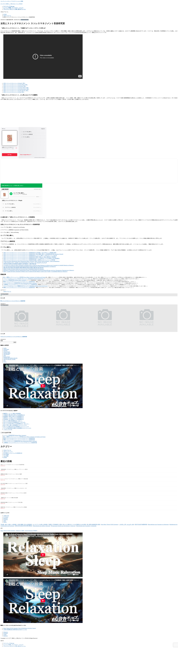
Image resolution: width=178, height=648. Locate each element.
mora (4, 360)
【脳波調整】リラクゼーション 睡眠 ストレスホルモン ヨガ (14, 488)
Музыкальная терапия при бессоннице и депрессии (63, 525)
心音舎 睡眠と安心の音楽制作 (24, 524)
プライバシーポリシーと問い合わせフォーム (14, 646)
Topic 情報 (5, 456)
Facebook (5, 519)
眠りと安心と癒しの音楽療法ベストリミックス (15, 425)
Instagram (5, 518)
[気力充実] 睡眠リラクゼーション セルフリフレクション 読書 (14, 483)
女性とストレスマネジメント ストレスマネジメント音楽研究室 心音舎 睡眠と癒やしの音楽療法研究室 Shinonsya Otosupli (33, 254)
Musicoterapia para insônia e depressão (41, 525)
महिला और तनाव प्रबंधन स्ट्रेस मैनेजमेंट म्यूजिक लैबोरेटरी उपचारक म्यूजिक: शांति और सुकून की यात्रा (23, 267)
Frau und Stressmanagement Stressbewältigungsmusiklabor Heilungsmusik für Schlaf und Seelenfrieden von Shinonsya (29, 266)
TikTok (5, 522)
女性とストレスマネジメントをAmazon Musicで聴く (16, 87)
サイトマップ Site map (8, 643)
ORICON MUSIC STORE (9, 359)
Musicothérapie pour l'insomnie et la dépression (158, 524)
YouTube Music (6, 353)
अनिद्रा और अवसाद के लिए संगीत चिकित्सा (23, 525)
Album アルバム (25, 19)
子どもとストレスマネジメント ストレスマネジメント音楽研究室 (14, 336)
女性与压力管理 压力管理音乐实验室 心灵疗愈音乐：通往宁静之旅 (19, 264)
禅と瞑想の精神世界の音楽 (93, 524)
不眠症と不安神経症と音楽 (55, 524)
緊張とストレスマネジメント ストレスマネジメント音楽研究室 (19, 281)
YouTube (5, 350)
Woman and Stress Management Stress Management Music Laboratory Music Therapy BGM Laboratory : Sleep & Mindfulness (31, 261)
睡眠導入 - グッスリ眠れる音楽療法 (12, 413)
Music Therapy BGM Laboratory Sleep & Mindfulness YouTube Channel (19, 628)
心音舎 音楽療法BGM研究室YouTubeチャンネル (15, 629)
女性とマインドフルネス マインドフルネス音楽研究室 (12, 464)
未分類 (5, 457)
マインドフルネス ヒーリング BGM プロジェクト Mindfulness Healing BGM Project (23, 278)
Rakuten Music (6, 356)
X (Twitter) (5, 517)
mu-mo (4, 361)
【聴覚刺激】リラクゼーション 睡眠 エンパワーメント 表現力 (14, 469)
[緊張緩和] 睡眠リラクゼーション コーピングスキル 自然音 (13, 492)
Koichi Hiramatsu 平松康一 (31, 530)
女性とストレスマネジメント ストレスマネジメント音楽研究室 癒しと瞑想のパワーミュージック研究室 (29, 259)
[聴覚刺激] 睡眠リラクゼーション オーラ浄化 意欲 (12, 502)
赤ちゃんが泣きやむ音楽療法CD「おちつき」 (14, 422)
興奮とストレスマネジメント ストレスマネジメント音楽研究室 (19, 287)
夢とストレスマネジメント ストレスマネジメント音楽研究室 (13, 300)
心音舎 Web (6, 515)
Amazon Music (6, 351)
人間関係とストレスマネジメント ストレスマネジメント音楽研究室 (20, 284)
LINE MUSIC (6, 354)
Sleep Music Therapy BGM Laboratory (109, 524)
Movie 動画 (6, 454)
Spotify (5, 348)
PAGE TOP (173, 627)
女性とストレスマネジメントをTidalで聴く (13, 92)
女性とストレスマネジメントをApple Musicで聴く (15, 84)
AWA (4, 355)
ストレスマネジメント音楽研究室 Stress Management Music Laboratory (20, 283)
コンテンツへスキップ (6, 1)
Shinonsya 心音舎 (20, 530)
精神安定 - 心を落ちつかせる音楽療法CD (13, 417)
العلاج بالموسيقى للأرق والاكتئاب (126, 524)
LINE (4, 520)
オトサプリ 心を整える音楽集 (40, 524)
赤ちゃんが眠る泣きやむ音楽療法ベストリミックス (16, 426)
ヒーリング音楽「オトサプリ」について (13, 644)
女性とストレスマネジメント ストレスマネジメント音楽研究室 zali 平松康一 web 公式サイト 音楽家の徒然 (29, 252)
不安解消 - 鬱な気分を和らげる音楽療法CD (14, 415)
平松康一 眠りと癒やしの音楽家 (8, 524)
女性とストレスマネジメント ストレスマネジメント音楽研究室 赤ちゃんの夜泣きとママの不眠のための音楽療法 (31, 258)
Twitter (4, 634)
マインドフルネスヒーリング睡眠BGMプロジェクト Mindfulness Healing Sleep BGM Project (25, 286)
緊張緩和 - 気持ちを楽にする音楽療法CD (13, 416)
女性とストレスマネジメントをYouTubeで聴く (14, 86)
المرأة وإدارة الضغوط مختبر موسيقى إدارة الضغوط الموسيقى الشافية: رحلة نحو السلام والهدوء (25, 262)
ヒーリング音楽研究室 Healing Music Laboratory (14, 280)
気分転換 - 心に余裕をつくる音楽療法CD (13, 419)
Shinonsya (5, 632)
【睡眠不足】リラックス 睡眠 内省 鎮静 (9, 497)
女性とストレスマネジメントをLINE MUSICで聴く (16, 90)
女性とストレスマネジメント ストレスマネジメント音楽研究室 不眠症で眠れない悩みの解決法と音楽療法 (29, 257)
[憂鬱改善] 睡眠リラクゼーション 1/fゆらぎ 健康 (11, 474)
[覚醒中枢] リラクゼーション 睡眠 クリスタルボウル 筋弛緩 (14, 507)
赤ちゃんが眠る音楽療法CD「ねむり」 (13, 420)
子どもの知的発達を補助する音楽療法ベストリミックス (17, 428)
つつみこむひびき (7, 429)
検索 (2, 340)
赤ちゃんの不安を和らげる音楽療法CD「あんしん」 (16, 423)
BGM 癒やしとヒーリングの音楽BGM (12, 453)
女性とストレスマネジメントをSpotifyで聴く (14, 83)
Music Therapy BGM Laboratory (8, 530)
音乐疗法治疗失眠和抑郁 (141, 524)
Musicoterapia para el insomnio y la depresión (86, 525)
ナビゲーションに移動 (17, 1)
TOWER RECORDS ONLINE (10, 358)
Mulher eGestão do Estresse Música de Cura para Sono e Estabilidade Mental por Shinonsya (23, 269)
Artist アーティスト (8, 451)
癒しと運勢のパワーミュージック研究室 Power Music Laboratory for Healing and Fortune (24, 277)
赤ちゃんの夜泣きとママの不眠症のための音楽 (74, 524)
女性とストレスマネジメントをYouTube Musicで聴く (16, 89)
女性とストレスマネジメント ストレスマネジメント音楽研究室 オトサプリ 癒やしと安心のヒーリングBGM (30, 255)
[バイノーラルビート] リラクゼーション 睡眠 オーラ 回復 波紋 (14, 478)
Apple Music (6, 349)
